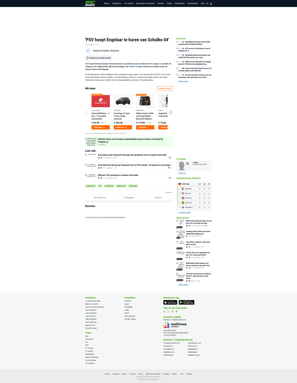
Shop (203, 3)
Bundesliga (121, 186)
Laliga (126, 310)
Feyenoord (89, 339)
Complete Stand (185, 212)
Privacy (140, 374)
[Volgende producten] (171, 112)
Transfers (160, 3)
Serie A (126, 313)
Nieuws (106, 3)
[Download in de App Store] (170, 302)
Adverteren (116, 374)
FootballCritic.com (194, 343)
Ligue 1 (127, 304)
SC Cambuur (89, 363)
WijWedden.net (169, 352)
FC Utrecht (89, 351)
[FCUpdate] (90, 3)
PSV (87, 64)
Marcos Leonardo (91, 304)
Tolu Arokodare (90, 310)
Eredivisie (133, 186)
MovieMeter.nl (169, 349)
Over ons (107, 374)
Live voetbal (128, 3)
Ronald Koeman (91, 328)
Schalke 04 (133, 66)
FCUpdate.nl (168, 346)
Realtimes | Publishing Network (148, 379)
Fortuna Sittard (90, 360)
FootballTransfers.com (172, 343)
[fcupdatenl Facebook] (164, 311)
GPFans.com (192, 346)
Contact (124, 374)
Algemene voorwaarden (153, 374)
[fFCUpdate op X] (172, 311)
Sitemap (189, 374)
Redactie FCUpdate (101, 51)
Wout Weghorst (91, 322)
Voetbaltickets (192, 3)
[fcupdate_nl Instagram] (168, 312)
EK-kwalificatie (129, 316)
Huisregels (166, 374)
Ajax (87, 336)
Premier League (130, 319)
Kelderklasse (179, 3)
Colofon (174, 374)
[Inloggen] (210, 3)
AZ (86, 342)
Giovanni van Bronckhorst (94, 307)
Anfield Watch (169, 355)
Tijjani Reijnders (91, 319)
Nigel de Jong (90, 325)
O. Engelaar (90, 186)
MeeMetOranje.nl (194, 355)
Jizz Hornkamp (90, 313)
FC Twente (89, 348)
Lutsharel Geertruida (92, 301)
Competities (116, 3)
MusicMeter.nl (193, 349)
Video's (169, 3)
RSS (182, 374)
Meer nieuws (183, 81)
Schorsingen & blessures (145, 3)
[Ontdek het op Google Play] (186, 302)
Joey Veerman (90, 316)
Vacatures (132, 374)
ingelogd (94, 217)
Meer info (182, 173)
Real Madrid (89, 354)
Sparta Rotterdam (91, 357)
